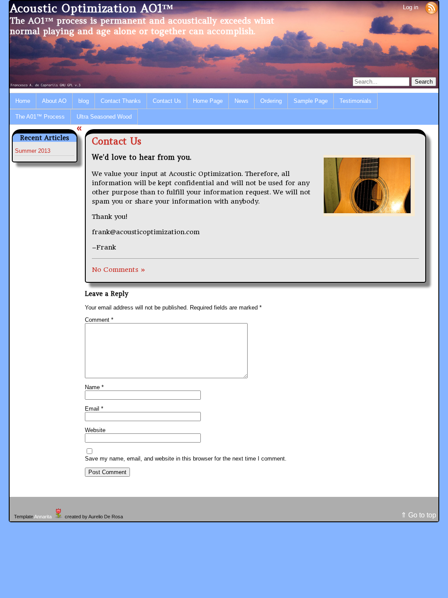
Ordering (271, 101)
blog (83, 101)
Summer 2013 (32, 151)
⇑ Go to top (418, 515)
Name (94, 387)
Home (22, 101)
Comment (99, 320)
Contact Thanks (121, 101)
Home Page (208, 101)
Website (95, 430)
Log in (410, 7)
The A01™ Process (40, 116)
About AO (54, 101)
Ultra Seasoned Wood (104, 116)
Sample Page (311, 101)
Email (94, 408)
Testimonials (355, 101)
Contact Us (167, 101)
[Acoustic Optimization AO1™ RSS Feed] (431, 7)
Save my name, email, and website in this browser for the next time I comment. (186, 458)
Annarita (43, 516)
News (241, 101)
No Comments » (119, 270)
